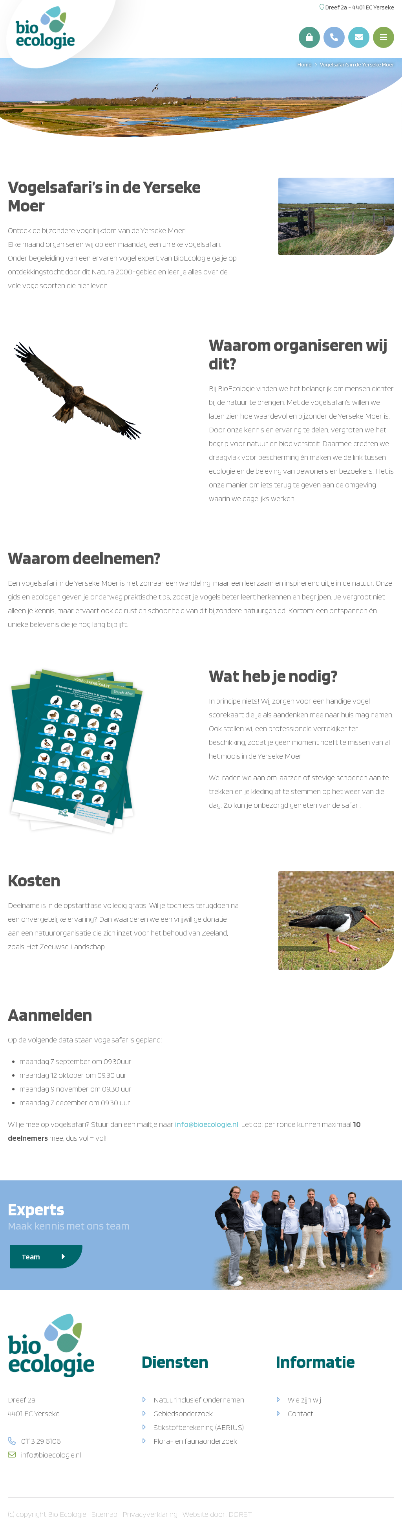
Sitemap (104, 1514)
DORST (240, 1514)
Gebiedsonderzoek (183, 1413)
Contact (300, 1413)
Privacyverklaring (149, 1514)
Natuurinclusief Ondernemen (198, 1399)
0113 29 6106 (40, 1441)
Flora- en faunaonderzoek (195, 1441)
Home (305, 64)
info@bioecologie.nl (206, 1124)
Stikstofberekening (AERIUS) (198, 1427)
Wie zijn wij (304, 1399)
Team (31, 1256)
